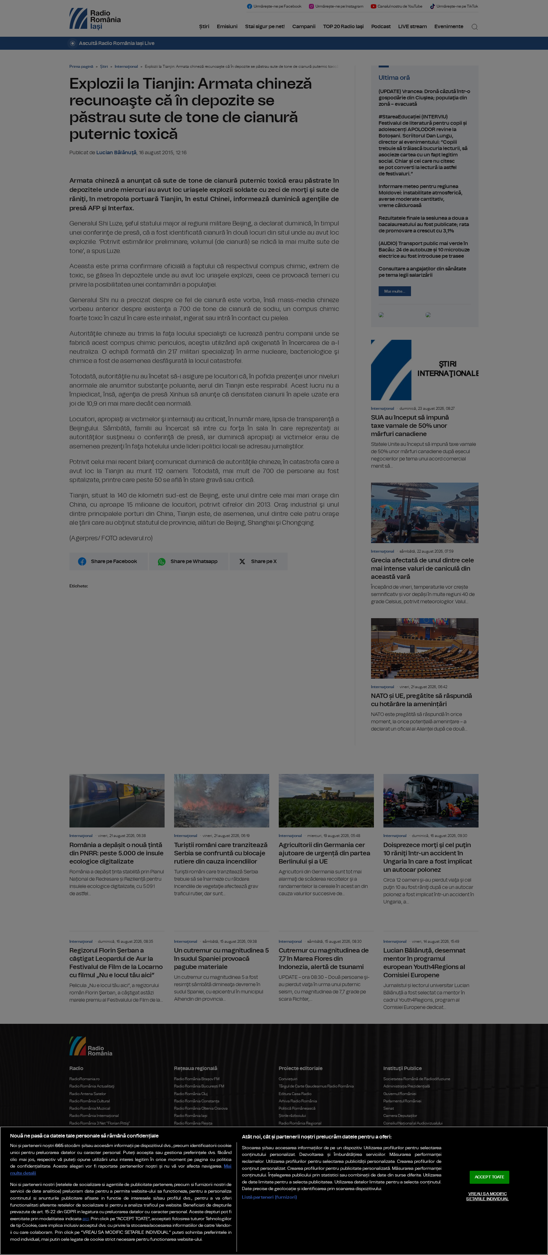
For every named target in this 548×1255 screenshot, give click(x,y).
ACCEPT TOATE (490, 1177)
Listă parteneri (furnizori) (269, 1197)
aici (85, 1219)
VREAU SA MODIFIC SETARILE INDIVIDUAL (487, 1196)
